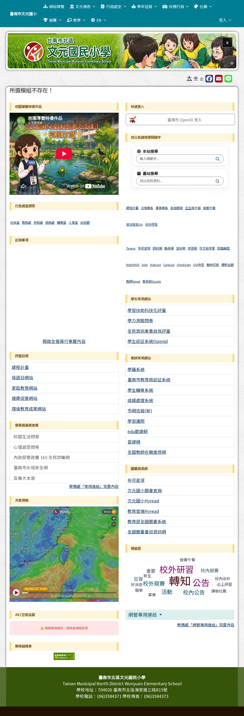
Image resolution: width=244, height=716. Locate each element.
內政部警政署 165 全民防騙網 (42, 457)
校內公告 (194, 592)
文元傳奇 (83, 6)
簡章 (139, 590)
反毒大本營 (24, 478)
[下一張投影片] (225, 51)
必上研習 (224, 584)
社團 (203, 6)
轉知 (180, 580)
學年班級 (144, 6)
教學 (77, 20)
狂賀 (138, 579)
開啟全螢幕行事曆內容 (64, 341)
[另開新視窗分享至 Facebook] (209, 78)
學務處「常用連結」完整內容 (94, 486)
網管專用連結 (143, 614)
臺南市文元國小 (23, 13)
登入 (223, 20)
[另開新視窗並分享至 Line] (228, 78)
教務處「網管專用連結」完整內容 (205, 625)
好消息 (136, 584)
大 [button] (189, 77)
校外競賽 (154, 583)
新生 (147, 575)
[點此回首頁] (122, 50)
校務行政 (176, 6)
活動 (166, 592)
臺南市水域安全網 (31, 468)
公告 (201, 582)
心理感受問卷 (26, 447)
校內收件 (222, 578)
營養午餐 (187, 560)
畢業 (152, 595)
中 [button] (196, 78)
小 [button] (201, 78)
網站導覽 (56, 6)
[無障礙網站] (64, 656)
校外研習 (176, 569)
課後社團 (218, 591)
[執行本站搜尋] (218, 159)
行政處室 (114, 6)
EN (99, 20)
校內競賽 (210, 570)
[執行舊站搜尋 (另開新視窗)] (218, 181)
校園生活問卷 (26, 437)
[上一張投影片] (19, 51)
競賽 (53, 20)
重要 (150, 571)
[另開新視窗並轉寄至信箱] (219, 78)
